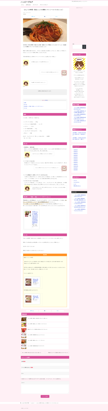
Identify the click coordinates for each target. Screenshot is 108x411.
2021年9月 (76, 167)
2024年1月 (76, 151)
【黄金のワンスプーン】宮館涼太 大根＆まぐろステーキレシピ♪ (37, 329)
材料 (25, 102)
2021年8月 (76, 169)
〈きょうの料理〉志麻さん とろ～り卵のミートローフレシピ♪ (37, 323)
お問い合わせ (28, 4)
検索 (84, 47)
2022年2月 (76, 162)
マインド (75, 180)
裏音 (81, 139)
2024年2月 (76, 149)
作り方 (25, 104)
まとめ (25, 108)
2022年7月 (76, 153)
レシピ (25, 14)
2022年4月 (76, 158)
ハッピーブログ (27, 2)
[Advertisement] (79, 25)
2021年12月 (76, 166)
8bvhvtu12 (83, 134)
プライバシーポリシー (44, 4)
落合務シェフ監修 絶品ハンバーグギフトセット (33, 106)
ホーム (22, 4)
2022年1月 (76, 164)
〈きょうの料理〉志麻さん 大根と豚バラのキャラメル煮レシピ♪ (37, 318)
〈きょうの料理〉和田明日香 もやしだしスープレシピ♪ (36, 334)
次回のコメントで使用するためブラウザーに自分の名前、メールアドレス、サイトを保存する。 (41, 378)
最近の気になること (77, 185)
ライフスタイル (76, 182)
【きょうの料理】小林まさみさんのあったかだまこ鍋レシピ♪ (31, 352)
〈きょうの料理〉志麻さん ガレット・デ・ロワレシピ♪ (36, 340)
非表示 (46, 100)
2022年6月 (76, 155)
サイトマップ (35, 4)
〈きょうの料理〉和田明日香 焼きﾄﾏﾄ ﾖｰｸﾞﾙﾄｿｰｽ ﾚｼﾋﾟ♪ (35, 345)
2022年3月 (76, 160)
